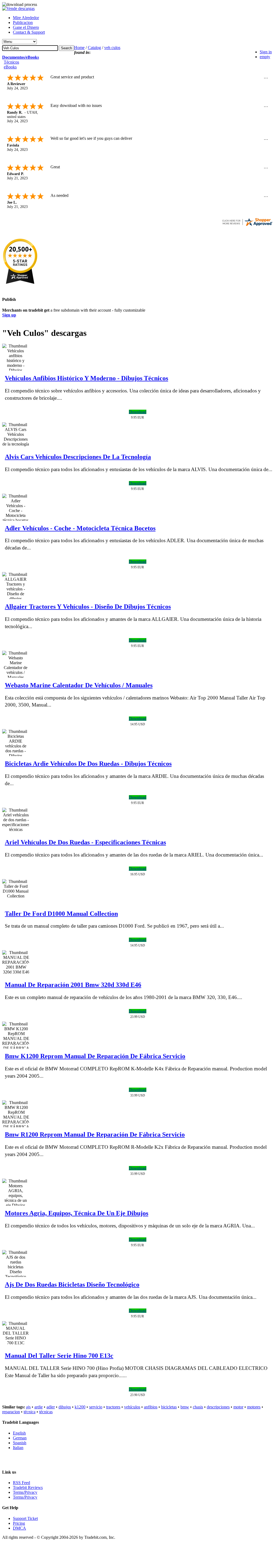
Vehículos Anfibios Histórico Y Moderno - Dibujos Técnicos (86, 378)
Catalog (94, 47)
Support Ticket (25, 1518)
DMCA (19, 1528)
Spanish (19, 1442)
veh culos (112, 47)
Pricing (19, 1523)
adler (50, 1407)
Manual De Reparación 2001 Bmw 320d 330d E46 (73, 984)
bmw (184, 1407)
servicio (95, 1407)
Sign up (9, 315)
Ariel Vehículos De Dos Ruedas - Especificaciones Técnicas (85, 842)
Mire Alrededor (26, 17)
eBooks (10, 67)
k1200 (80, 1407)
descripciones (218, 1407)
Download (137, 412)
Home (79, 47)
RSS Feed (21, 1482)
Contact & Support (29, 32)
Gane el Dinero (26, 27)
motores (253, 1407)
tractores (113, 1407)
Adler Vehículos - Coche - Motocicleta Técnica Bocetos (80, 528)
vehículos (132, 1407)
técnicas (46, 1411)
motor (238, 1407)
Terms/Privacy (25, 1492)
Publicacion (23, 22)
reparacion (11, 1411)
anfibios (150, 1407)
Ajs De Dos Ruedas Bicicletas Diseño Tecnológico (72, 1284)
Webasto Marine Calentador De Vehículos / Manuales (79, 685)
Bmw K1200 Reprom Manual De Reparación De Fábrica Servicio (95, 1056)
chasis (198, 1407)
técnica (29, 1411)
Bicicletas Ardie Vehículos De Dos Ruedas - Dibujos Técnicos (88, 763)
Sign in (266, 52)
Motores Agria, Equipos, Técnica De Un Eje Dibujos (76, 1213)
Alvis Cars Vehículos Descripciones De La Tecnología (78, 456)
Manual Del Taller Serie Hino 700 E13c (59, 1355)
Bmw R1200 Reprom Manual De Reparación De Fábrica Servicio (95, 1134)
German (20, 1438)
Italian (18, 1447)
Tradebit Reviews (28, 1487)
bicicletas (169, 1407)
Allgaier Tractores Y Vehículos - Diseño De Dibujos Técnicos (88, 606)
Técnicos (11, 62)
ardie (38, 1407)
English (19, 1433)
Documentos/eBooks (20, 57)
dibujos (65, 1407)
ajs (28, 1407)
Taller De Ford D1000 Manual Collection (61, 913)
